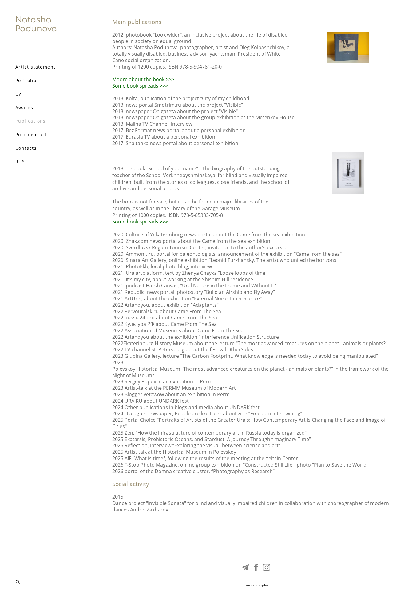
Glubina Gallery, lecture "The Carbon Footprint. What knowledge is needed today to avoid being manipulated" (252, 356)
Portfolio (26, 80)
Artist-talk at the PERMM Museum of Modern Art (181, 388)
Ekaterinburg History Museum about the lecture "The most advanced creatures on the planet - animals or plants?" (255, 343)
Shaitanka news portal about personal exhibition (182, 143)
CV (18, 94)
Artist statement (35, 67)
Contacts (26, 148)
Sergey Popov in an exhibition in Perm (169, 381)
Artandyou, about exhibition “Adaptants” (172, 305)
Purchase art (31, 134)
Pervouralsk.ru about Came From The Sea (173, 311)
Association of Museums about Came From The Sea (184, 330)
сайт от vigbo (256, 585)
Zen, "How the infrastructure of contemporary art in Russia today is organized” (216, 433)
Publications (30, 121)
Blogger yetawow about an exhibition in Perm (177, 394)
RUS (20, 161)
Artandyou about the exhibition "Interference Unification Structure (202, 337)
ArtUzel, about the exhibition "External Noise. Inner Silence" (194, 298)
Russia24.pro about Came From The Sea (171, 317)
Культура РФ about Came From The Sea (171, 324)
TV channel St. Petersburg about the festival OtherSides (189, 349)
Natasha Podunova (36, 24)
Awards (24, 107)
